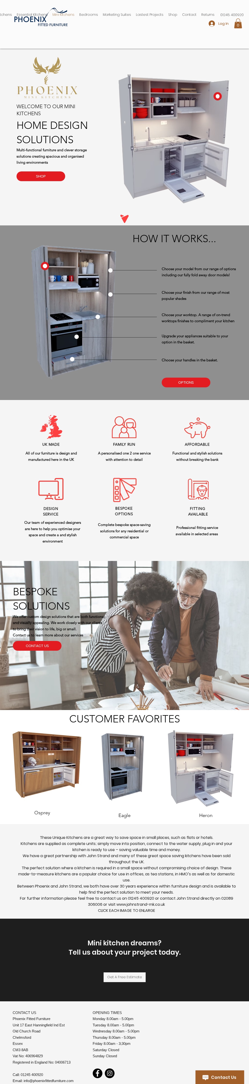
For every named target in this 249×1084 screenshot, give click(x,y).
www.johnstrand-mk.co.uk (140, 904)
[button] (238, 23)
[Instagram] (110, 1073)
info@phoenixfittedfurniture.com (49, 1081)
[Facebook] (97, 1073)
